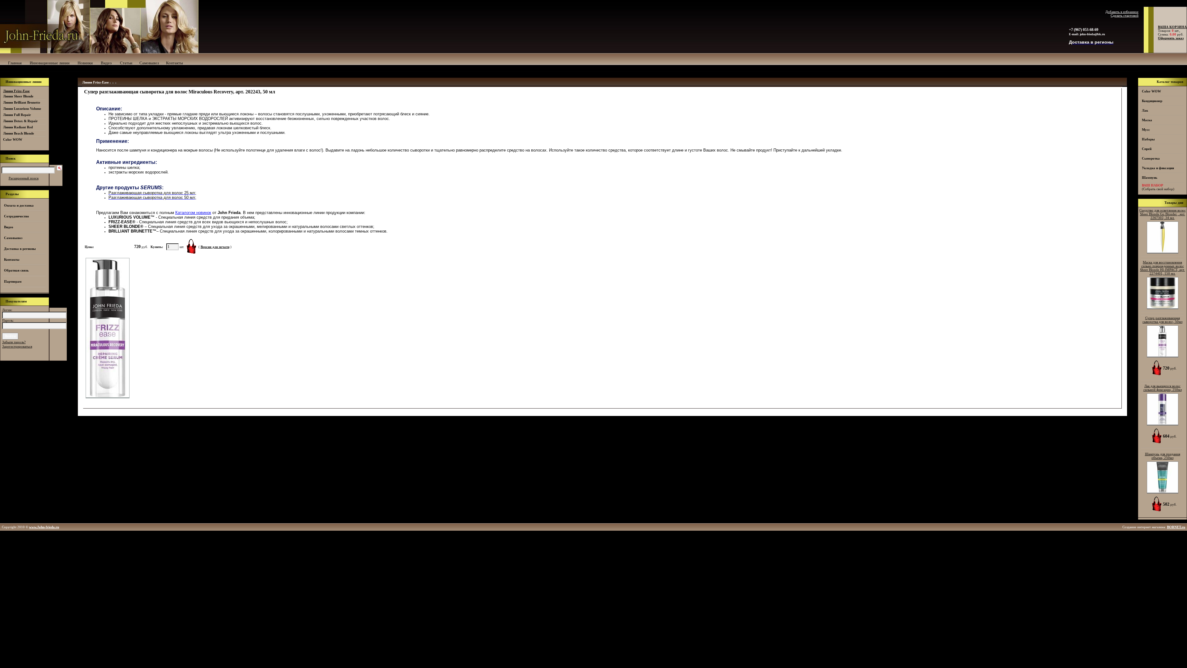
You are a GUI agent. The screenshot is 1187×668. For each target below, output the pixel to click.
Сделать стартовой (1124, 15)
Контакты (174, 63)
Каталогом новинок (193, 212)
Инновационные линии (50, 63)
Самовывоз (149, 63)
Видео (106, 63)
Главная (15, 63)
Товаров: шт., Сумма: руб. (1170, 30)
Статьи (126, 63)
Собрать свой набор (1158, 189)
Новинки (85, 63)
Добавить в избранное (1121, 12)
